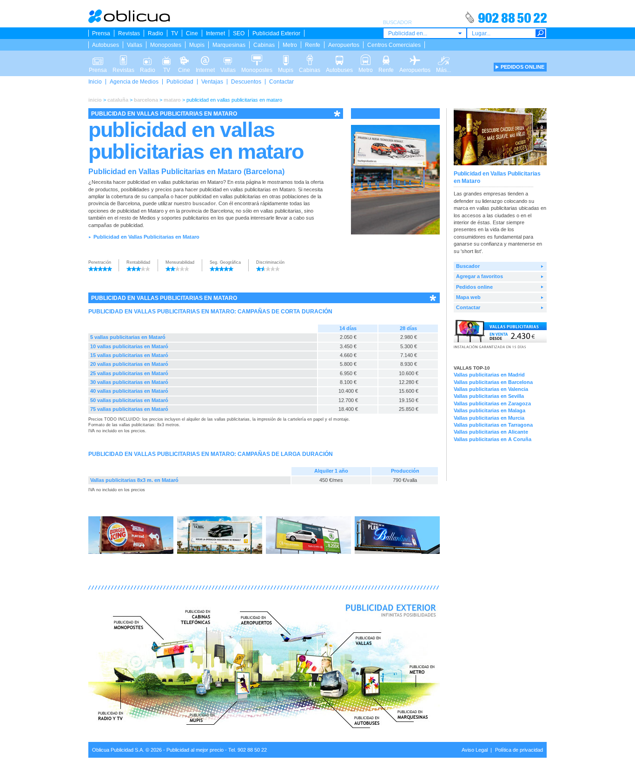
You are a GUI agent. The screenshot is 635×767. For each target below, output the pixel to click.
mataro (172, 100)
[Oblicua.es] (129, 21)
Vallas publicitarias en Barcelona (493, 382)
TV (174, 33)
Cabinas (264, 45)
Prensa (101, 33)
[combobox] (425, 33)
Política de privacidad (519, 750)
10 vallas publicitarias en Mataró (129, 346)
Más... (443, 57)
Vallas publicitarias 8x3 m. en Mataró (134, 480)
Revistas (129, 33)
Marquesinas (228, 45)
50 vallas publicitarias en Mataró (129, 400)
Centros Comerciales (394, 45)
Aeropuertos (343, 45)
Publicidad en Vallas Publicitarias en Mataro (146, 237)
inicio (95, 100)
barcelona (146, 100)
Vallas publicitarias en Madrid (489, 374)
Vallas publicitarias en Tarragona (493, 425)
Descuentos (246, 81)
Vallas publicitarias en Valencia (491, 389)
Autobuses (105, 45)
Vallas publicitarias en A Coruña (492, 439)
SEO (239, 33)
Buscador (468, 266)
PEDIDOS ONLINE (522, 67)
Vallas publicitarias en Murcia (489, 418)
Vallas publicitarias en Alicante (491, 432)
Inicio (95, 81)
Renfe (312, 45)
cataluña (117, 100)
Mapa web (468, 297)
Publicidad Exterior (276, 33)
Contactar (281, 81)
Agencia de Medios (134, 81)
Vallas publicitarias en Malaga (489, 410)
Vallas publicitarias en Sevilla (489, 396)
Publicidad (179, 81)
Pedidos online (474, 287)
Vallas (134, 45)
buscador (204, 203)
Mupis (197, 45)
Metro (290, 45)
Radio (155, 33)
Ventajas (212, 81)
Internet (215, 33)
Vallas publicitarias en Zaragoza (492, 403)
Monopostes (165, 45)
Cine (192, 33)
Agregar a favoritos (479, 276)
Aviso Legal (475, 750)
